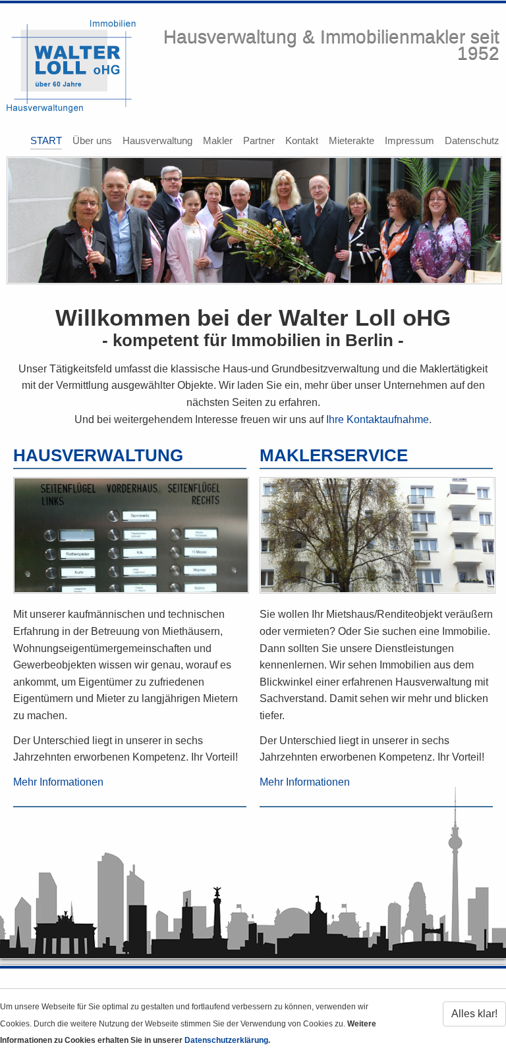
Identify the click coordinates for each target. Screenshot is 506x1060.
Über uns (92, 140)
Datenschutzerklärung (226, 1040)
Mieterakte (351, 140)
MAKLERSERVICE (334, 455)
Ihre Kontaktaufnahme (377, 419)
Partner (259, 140)
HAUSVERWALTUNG (98, 455)
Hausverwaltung (157, 140)
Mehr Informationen (58, 782)
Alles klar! (474, 1013)
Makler (218, 140)
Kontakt (301, 140)
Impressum (409, 140)
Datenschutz (472, 140)
